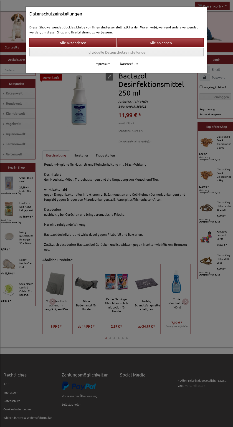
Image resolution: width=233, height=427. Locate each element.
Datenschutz (129, 63)
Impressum (102, 63)
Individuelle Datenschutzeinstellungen (116, 52)
